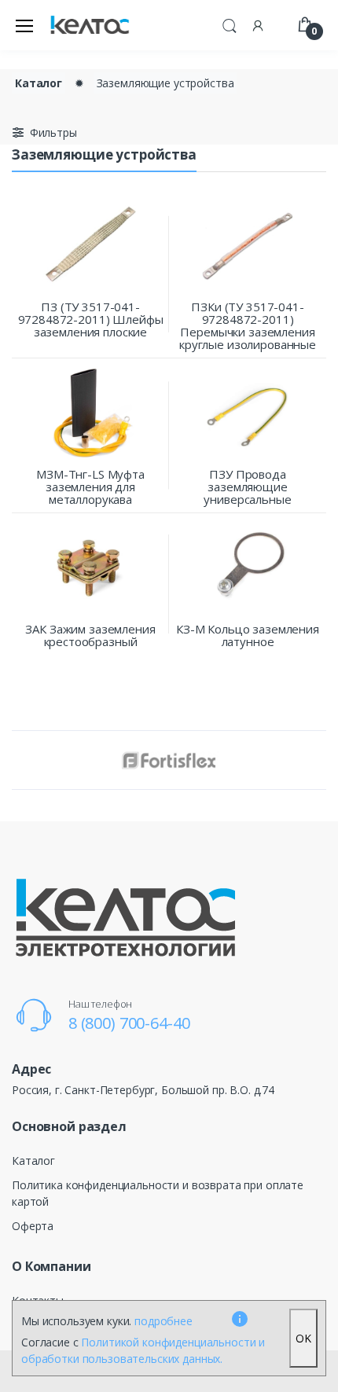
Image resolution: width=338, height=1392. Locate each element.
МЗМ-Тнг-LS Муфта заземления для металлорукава (90, 486)
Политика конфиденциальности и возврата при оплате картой (157, 1193)
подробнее (163, 1320)
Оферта (32, 1225)
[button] (229, 23)
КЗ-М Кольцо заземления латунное (247, 635)
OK (303, 1338)
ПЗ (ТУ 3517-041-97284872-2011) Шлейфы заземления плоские (90, 319)
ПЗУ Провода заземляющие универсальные (247, 486)
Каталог (38, 82)
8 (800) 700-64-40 (129, 1023)
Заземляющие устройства (165, 82)
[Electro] (90, 25)
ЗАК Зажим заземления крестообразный (90, 635)
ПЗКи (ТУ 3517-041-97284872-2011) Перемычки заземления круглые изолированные (247, 325)
